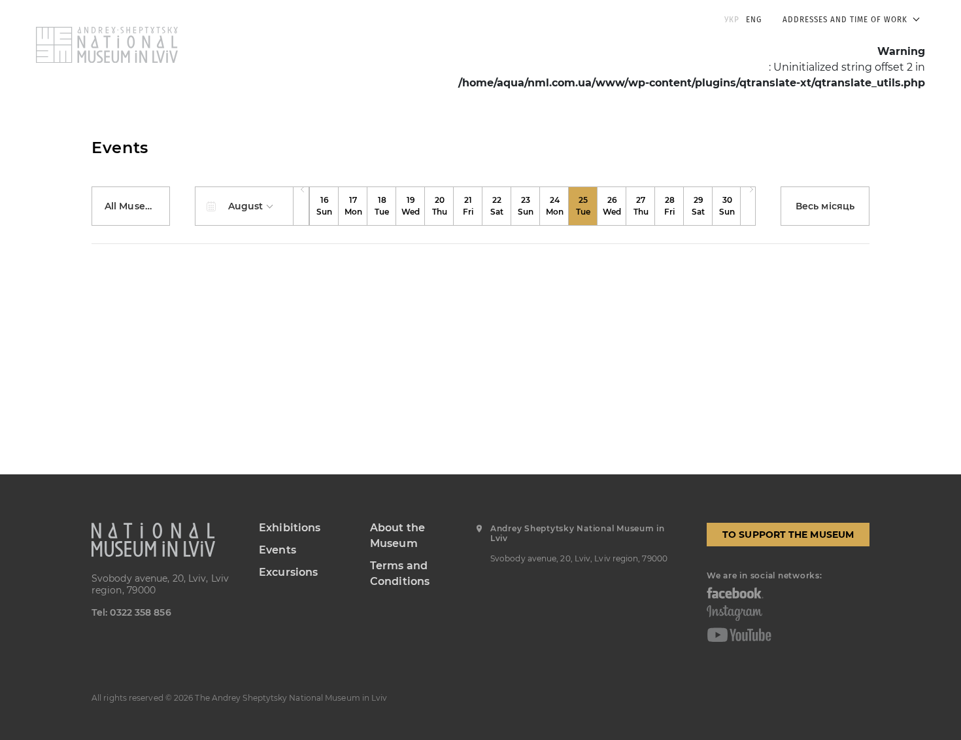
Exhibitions (289, 527)
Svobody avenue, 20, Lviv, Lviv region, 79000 (160, 584)
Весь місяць (825, 206)
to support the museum (788, 534)
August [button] (247, 206)
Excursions (288, 572)
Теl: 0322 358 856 (131, 612)
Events (277, 550)
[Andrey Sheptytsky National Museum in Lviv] (165, 540)
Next (748, 206)
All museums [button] (137, 206)
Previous (301, 206)
